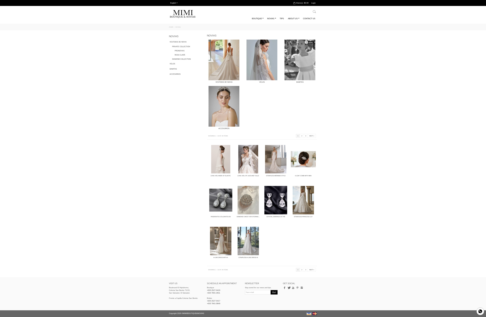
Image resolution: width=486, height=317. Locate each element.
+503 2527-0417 (213, 301)
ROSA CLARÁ (180, 55)
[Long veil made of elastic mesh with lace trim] (220, 159)
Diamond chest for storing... (248, 216)
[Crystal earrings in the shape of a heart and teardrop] (275, 200)
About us (293, 18)
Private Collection (181, 47)
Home (171, 27)
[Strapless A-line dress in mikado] (248, 241)
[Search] (314, 11)
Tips (282, 18)
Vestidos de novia (178, 42)
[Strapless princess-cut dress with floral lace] (303, 200)
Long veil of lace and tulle (248, 175)
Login (313, 3)
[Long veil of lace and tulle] (248, 159)
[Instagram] (301, 288)
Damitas (173, 69)
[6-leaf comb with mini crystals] (303, 159)
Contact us (309, 18)
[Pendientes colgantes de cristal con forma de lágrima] (220, 200)
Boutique (257, 18)
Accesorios (175, 74)
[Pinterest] (297, 288)
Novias (270, 18)
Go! (274, 292)
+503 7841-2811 (213, 293)
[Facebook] (284, 288)
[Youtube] (293, 288)
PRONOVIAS (180, 51)
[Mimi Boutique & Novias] (182, 14)
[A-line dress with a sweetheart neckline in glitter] (220, 241)
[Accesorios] (224, 106)
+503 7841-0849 (213, 303)
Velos (172, 64)
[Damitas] (300, 60)
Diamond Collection (181, 59)
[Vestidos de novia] (224, 60)
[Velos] (262, 60)
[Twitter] (288, 288)
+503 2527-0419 (213, 290)
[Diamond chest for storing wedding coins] (248, 200)
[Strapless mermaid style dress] (275, 159)
